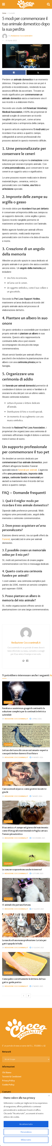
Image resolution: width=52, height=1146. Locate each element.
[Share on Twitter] (38, 72)
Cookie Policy (8, 1084)
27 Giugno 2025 (37, 909)
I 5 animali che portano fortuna (16, 904)
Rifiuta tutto (26, 1139)
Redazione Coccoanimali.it (21, 35)
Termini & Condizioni (11, 1076)
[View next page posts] (28, 996)
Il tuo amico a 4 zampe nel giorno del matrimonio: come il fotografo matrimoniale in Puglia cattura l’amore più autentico (25, 830)
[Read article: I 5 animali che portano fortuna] (26, 890)
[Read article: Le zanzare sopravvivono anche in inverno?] (26, 855)
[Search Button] (48, 4)
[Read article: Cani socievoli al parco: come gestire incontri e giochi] (26, 774)
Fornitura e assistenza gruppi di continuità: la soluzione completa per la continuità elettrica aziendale (24, 711)
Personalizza (26, 1132)
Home (4, 13)
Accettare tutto (26, 1124)
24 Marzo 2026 (37, 757)
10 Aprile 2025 (11, 40)
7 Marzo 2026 (36, 796)
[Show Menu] (3, 4)
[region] (26, 1119)
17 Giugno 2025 (37, 947)
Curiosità (8, 702)
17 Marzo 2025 (37, 986)
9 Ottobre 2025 (37, 873)
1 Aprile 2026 (36, 719)
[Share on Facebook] (14, 72)
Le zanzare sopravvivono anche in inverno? (22, 869)
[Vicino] (49, 1095)
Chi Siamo (6, 1072)
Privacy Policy (8, 1080)
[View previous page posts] (23, 996)
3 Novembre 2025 (38, 838)
